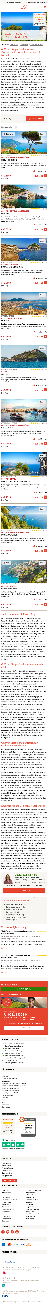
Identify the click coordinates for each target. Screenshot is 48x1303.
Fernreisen (5, 1195)
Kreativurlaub (6, 1202)
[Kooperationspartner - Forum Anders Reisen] (3, 1285)
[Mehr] (4, 948)
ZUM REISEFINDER (9, 1180)
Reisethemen (14, 44)
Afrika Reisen (6, 1166)
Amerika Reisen (7, 1168)
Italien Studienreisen (36, 44)
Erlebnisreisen (30, 1195)
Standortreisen (31, 1193)
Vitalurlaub (29, 1202)
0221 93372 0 (17, 1014)
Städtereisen (6, 1197)
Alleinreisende (6, 1212)
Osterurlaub (6, 1221)
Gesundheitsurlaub (32, 1200)
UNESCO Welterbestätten (34, 1190)
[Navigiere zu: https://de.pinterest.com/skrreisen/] (17, 1232)
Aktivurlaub (30, 1197)
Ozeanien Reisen (7, 1173)
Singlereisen (30, 1204)
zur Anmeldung (24, 989)
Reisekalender (6, 1216)
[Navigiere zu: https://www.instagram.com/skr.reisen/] (3, 1232)
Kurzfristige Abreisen (8, 1209)
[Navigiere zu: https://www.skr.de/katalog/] (24, 1002)
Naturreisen (6, 1207)
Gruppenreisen (30, 1207)
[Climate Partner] (9, 1262)
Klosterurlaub (6, 1204)
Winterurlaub (30, 1216)
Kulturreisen (30, 1219)
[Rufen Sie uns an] (45, 7)
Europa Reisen (7, 1176)
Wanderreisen (6, 1219)
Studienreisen (24, 44)
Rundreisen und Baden (9, 1214)
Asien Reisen (6, 1163)
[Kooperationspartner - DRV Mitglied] (5, 1296)
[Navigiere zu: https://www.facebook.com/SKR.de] (12, 1232)
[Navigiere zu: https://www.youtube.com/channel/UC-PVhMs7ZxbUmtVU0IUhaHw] (7, 1232)
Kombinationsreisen (32, 1209)
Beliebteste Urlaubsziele (9, 1200)
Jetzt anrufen (24, 890)
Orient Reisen (6, 1170)
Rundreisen (5, 1190)
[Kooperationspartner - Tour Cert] (4, 1272)
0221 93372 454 (26, 874)
